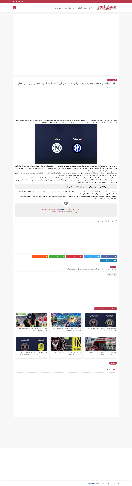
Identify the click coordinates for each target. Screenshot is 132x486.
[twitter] (19, 1)
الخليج (69, 8)
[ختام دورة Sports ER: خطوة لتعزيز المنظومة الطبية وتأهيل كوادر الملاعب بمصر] (31, 320)
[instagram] (22, 1)
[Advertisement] (66, 31)
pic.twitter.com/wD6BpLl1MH (50, 209)
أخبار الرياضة (112, 80)
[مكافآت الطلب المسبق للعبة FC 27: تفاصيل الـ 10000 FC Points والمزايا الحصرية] (66, 320)
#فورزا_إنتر (67, 209)
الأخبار (90, 8)
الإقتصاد (85, 8)
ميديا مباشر (58, 8)
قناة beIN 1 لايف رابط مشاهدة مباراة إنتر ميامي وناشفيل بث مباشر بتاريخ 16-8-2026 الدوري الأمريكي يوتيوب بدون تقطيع (31, 354)
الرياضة (75, 8)
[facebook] (16, 1)
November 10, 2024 (58, 212)
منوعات (64, 8)
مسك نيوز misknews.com (95, 483)
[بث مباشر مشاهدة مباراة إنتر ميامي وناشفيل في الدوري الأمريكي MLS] (66, 344)
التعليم (80, 8)
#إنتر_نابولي (75, 209)
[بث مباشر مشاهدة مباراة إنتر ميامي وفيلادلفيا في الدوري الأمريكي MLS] (100, 320)
